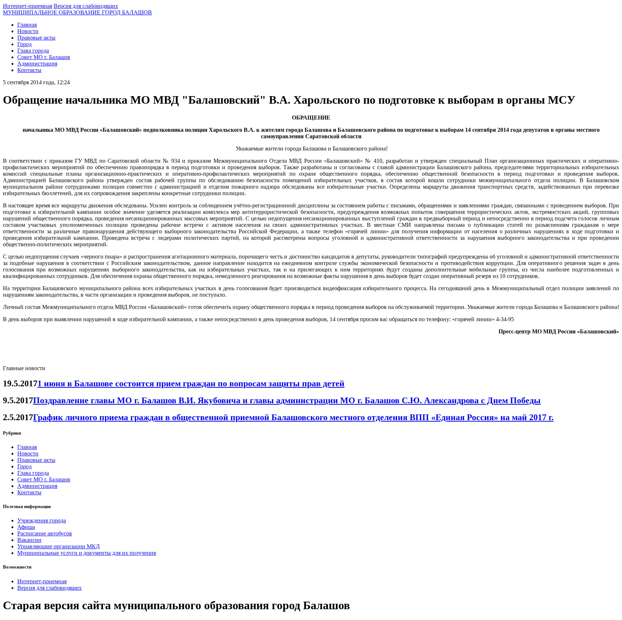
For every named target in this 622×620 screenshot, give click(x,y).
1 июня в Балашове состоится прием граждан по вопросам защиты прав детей (190, 383)
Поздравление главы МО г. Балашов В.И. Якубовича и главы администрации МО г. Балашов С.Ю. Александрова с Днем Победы (287, 400)
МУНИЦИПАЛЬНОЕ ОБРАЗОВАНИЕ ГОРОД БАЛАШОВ (77, 12)
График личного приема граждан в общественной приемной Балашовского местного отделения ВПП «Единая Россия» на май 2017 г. (293, 417)
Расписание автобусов (44, 533)
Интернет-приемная (27, 6)
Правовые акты (36, 38)
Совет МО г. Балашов (43, 57)
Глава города (33, 51)
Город (24, 44)
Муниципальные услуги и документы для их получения (86, 553)
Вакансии (29, 540)
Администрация (37, 63)
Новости (28, 31)
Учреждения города (41, 520)
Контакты (29, 70)
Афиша (26, 527)
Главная (27, 25)
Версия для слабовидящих (86, 6)
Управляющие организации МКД (58, 546)
